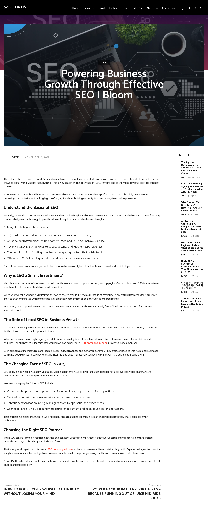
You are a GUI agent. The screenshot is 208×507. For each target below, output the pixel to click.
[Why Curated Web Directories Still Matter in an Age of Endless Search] (173, 206)
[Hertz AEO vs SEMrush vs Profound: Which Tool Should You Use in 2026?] (173, 265)
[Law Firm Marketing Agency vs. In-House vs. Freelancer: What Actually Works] (173, 188)
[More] (101, 167)
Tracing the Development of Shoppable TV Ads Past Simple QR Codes (191, 167)
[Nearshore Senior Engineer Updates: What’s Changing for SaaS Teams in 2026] (173, 247)
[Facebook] (189, 8)
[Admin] (7, 157)
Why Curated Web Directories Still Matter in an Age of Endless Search (191, 207)
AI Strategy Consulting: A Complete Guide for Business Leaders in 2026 (192, 226)
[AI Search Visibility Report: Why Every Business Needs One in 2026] (173, 303)
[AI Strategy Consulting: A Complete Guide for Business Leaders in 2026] (173, 225)
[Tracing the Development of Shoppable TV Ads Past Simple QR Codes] (173, 166)
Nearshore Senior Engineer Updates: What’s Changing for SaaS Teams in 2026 (192, 247)
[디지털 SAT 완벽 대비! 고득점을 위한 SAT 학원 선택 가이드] (173, 287)
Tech (104, 62)
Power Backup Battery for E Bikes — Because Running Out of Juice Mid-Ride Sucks (124, 493)
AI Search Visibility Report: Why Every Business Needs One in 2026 (192, 303)
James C (184, 236)
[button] (181, 8)
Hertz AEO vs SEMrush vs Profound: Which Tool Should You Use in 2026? (192, 266)
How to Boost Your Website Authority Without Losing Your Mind (41, 491)
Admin (15, 157)
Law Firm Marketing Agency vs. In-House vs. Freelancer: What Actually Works (192, 188)
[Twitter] (200, 8)
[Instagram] (195, 8)
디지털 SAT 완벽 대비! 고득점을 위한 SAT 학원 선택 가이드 (192, 285)
